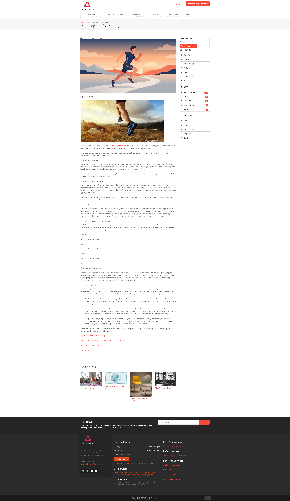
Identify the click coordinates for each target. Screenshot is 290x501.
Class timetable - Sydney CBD (174, 446)
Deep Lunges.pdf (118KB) (89, 345)
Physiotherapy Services (189, 42)
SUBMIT (204, 422)
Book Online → (121, 459)
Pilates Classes (135, 475)
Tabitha (195, 96)
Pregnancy (136, 15)
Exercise (186, 59)
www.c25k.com (86, 350)
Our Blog (186, 138)
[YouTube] (96, 471)
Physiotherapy (92, 15)
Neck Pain (147, 472)
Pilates (186, 68)
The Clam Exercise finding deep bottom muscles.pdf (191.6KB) (103, 340)
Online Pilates (173, 15)
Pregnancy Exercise (147, 475)
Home (82, 22)
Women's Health (189, 81)
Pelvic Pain (117, 475)
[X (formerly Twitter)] (87, 471)
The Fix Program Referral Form (174, 456)
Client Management (170, 474)
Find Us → (83, 459)
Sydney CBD (188, 76)
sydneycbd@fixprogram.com (175, 4)
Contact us (127, 463)
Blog (187, 15)
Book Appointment (190, 46)
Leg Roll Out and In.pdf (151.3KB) (92, 336)
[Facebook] (83, 471)
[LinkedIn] (92, 471)
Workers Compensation (172, 465)
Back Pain (187, 55)
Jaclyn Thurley (103, 38)
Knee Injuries (125, 475)
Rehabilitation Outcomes (172, 479)
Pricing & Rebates (129, 472)
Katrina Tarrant (195, 92)
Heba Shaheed (195, 101)
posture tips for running (117, 146)
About (155, 15)
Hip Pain (153, 472)
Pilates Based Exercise (115, 15)
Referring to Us (168, 470)
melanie (195, 109)
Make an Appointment (198, 3)
